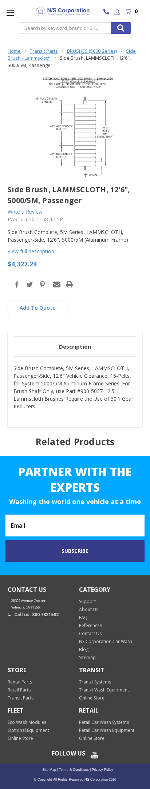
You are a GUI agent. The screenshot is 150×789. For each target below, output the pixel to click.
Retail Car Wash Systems (104, 722)
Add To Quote (37, 307)
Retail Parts (19, 690)
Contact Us (90, 633)
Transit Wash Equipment (104, 690)
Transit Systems (95, 682)
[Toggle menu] (10, 13)
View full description (31, 251)
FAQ (83, 617)
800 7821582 (107, 12)
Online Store (91, 698)
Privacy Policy (102, 770)
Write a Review (25, 211)
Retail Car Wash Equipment (106, 730)
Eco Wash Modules (27, 722)
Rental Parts (20, 682)
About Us (88, 609)
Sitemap (87, 657)
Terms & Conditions (73, 770)
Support (87, 601)
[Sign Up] (117, 12)
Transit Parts (20, 698)
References (90, 625)
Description (75, 346)
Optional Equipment (28, 730)
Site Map (49, 770)
